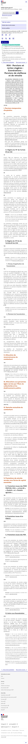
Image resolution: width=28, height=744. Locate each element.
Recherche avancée (7, 15)
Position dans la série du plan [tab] (8, 25)
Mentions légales (15, 730)
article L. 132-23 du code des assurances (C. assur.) (15, 501)
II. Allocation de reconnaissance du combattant (14, 50)
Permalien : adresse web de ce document (9, 35)
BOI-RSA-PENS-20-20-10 (11, 139)
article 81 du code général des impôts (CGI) (16, 132)
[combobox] (9, 13)
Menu (26, 2)
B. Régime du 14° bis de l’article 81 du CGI (14, 48)
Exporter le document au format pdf (2, 35)
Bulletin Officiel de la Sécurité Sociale (8, 697)
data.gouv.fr (14, 727)
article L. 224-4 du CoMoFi (15, 602)
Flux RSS (2, 683)
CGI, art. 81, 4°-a (12, 371)
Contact (2, 678)
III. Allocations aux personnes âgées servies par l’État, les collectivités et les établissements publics (13, 53)
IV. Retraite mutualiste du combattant (11, 57)
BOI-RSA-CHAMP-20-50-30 (18, 260)
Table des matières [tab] (6, 22)
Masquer (6, 42)
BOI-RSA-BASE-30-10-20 (17, 511)
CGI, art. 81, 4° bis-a (20, 506)
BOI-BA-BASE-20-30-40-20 (19, 513)
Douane (2, 701)
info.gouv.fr (4, 724)
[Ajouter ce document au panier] (6, 35)
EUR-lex (2, 703)
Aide (2, 676)
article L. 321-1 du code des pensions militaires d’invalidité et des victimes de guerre (15, 368)
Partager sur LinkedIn (9, 38)
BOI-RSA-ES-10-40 (13, 577)
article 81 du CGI (15, 271)
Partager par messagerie (13, 38)
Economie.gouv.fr (4, 705)
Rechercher (17, 13)
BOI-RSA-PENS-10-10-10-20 (18, 402)
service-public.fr (13, 724)
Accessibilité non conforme (6, 730)
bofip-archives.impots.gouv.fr (6, 689)
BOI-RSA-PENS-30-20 (21, 456)
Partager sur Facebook (2, 38)
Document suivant (21, 62)
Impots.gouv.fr (4, 707)
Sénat (2, 709)
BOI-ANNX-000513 (14, 561)
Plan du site (22, 730)
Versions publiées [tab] (6, 28)
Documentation (4, 687)
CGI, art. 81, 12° (21, 423)
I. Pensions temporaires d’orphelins (11, 45)
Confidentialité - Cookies (6, 732)
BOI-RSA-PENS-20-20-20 (15, 146)
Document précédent (8, 62)
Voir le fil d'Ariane (4, 17)
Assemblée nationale (5, 695)
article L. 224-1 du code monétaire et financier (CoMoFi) (15, 544)
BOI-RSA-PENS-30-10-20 (14, 557)
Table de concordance (5, 685)
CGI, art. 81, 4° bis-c (12, 553)
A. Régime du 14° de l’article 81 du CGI (13, 46)
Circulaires (3, 699)
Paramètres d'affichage (17, 732)
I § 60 (8, 309)
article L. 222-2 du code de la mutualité (15, 422)
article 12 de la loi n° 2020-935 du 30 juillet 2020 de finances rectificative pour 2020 (15, 626)
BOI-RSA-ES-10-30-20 (20, 531)
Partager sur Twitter (6, 38)
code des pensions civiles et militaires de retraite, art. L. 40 (15, 169)
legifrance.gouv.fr (5, 727)
